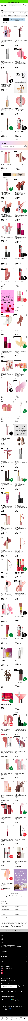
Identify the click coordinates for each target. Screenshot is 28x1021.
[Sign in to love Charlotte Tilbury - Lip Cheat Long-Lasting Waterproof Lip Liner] (26, 537)
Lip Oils (11, 926)
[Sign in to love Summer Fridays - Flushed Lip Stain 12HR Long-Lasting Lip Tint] (26, 803)
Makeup (2, 8)
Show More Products (14, 895)
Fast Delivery (17, 15)
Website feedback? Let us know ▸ (14, 930)
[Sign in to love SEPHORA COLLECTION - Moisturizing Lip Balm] (26, 559)
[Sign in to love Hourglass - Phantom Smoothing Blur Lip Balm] (13, 537)
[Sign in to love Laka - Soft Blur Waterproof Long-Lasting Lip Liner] (13, 670)
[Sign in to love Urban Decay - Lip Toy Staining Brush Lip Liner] (13, 448)
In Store (10, 15)
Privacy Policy (3, 1006)
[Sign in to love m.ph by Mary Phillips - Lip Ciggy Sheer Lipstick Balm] (13, 470)
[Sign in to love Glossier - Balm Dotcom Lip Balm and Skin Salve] (13, 315)
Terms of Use (9, 1006)
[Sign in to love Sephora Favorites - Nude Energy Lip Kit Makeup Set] (13, 360)
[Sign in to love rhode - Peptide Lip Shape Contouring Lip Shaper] (13, 119)
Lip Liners (3, 925)
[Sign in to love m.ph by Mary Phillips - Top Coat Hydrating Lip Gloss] (26, 670)
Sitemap (20, 1006)
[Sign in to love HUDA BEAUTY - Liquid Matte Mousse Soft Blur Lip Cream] (26, 315)
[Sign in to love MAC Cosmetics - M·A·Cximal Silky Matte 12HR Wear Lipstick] (13, 246)
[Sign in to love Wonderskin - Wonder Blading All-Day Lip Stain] (26, 737)
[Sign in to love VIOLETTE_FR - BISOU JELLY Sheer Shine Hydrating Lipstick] (26, 470)
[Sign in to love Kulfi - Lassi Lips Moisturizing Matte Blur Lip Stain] (13, 26)
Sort (5, 15)
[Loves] (23, 5)
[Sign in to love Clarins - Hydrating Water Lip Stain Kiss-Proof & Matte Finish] (26, 223)
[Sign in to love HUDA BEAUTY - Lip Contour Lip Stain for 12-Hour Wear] (26, 26)
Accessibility (15, 1006)
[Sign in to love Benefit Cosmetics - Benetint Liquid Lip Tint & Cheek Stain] (26, 847)
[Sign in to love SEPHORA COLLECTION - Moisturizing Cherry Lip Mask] (13, 692)
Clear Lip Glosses (17, 926)
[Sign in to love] (13, 48)
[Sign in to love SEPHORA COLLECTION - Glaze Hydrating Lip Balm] (26, 604)
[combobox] (15, 5)
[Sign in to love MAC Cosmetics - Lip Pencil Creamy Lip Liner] (26, 825)
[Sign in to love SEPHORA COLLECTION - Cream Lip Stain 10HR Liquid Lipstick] (26, 269)
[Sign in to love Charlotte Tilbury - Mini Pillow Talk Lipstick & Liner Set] (13, 781)
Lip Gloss (11, 922)
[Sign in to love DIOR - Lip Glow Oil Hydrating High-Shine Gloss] (13, 604)
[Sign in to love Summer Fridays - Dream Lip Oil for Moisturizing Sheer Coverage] (13, 759)
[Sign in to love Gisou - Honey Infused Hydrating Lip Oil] (26, 337)
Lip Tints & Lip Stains (10, 925)
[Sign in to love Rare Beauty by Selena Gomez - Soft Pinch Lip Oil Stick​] (13, 152)
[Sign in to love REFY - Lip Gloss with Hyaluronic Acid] (26, 648)
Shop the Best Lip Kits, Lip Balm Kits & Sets (17, 923)
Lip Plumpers (18, 925)
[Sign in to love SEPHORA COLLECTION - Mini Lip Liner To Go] (13, 381)
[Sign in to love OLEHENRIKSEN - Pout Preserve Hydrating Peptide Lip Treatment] (13, 869)
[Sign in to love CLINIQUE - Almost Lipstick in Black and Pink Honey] (26, 448)
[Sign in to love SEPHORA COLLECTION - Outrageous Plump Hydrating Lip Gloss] (26, 626)
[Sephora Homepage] (4, 5)
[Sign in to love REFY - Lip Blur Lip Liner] (13, 559)
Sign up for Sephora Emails (7, 983)
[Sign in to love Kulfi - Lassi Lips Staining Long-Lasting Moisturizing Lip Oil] (26, 201)
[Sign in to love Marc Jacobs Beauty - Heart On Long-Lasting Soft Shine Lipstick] (13, 803)
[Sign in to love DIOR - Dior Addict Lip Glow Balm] (26, 759)
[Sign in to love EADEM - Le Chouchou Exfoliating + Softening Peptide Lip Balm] (26, 95)
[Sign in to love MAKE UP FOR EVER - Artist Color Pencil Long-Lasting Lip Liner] (26, 514)
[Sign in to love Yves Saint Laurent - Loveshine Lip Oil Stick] (13, 847)
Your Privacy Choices (5, 1008)
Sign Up (21, 986)
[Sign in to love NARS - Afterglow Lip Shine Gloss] (26, 381)
